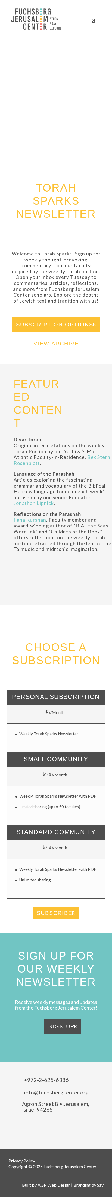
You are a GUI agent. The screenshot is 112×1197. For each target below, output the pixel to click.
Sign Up (61, 1026)
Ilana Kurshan (30, 520)
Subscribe (54, 913)
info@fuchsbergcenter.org (56, 1092)
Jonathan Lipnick (34, 503)
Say (100, 1184)
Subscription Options (54, 325)
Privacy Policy (21, 1160)
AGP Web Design (54, 1184)
